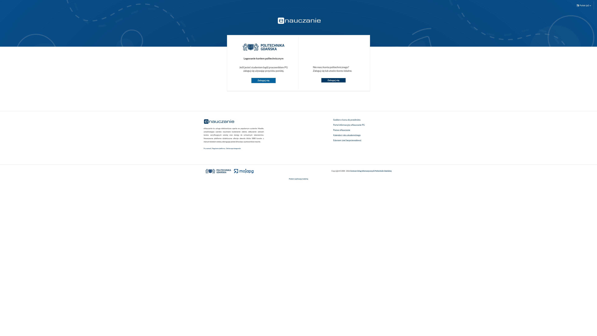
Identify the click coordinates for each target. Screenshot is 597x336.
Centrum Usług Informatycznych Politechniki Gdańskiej (371, 171)
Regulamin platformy (218, 148)
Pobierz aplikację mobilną (298, 179)
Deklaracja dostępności (233, 148)
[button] (583, 5)
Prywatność (207, 148)
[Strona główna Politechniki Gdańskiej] (218, 171)
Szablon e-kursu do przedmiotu (347, 120)
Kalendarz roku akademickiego (347, 135)
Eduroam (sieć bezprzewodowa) (347, 140)
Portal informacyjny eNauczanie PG (349, 125)
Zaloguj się (263, 80)
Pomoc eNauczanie (341, 130)
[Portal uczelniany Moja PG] (242, 171)
